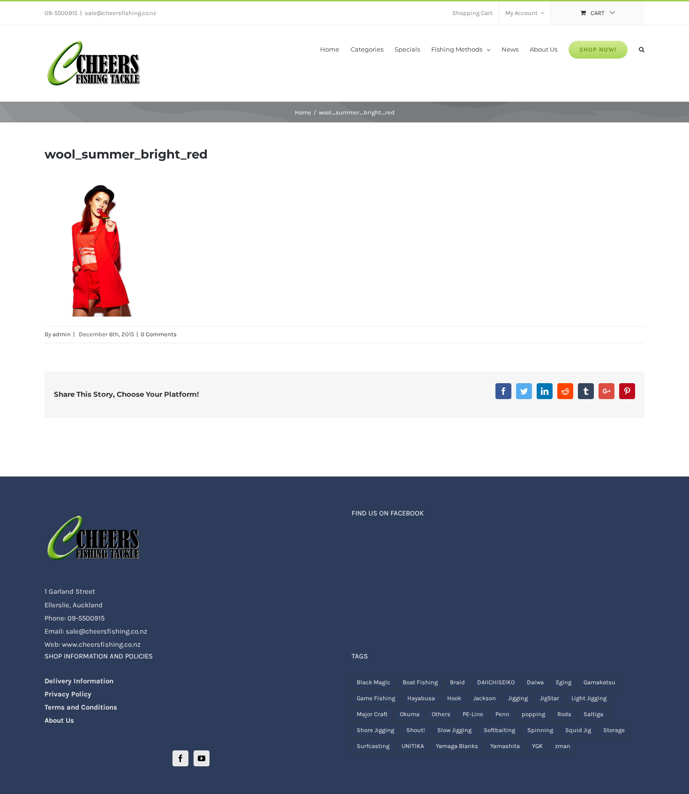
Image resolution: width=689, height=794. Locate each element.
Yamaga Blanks (457, 745)
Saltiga (593, 714)
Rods (564, 714)
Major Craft (372, 714)
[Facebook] (180, 758)
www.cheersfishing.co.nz (101, 644)
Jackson (484, 698)
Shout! (415, 730)
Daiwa (535, 682)
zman (562, 745)
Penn (502, 714)
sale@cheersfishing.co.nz (120, 12)
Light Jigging (589, 698)
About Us (59, 720)
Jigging (518, 698)
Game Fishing (376, 698)
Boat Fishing (420, 682)
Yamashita (505, 745)
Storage (614, 730)
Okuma (409, 714)
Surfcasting (373, 745)
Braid (457, 682)
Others (441, 714)
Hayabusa (421, 698)
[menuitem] (472, 13)
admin (61, 334)
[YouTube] (202, 758)
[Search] (641, 48)
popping (533, 714)
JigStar (549, 698)
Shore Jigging (375, 730)
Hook (454, 698)
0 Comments (159, 334)
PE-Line (473, 714)
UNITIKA (413, 745)
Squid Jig (578, 730)
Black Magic (373, 682)
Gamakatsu (599, 682)
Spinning (540, 730)
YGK (537, 745)
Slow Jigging (454, 730)
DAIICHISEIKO (496, 682)
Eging (563, 682)
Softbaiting (499, 730)
